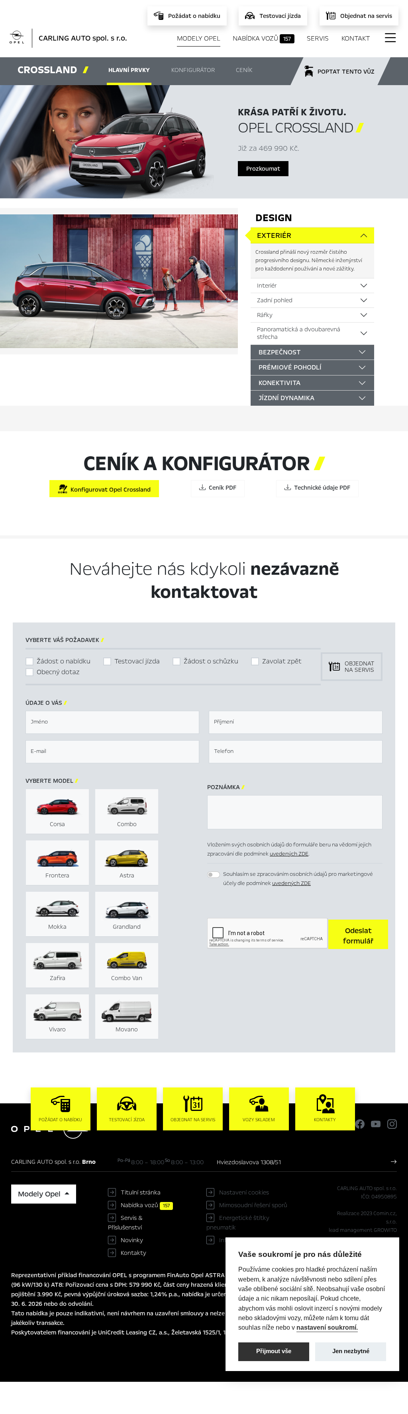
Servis (318, 38)
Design (273, 218)
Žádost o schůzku (211, 661)
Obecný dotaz (58, 672)
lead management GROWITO (363, 1230)
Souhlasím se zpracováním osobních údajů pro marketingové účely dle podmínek (298, 878)
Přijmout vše (273, 1351)
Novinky (132, 1240)
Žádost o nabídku (63, 661)
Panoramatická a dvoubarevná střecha (298, 333)
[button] (358, 934)
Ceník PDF (221, 488)
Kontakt (355, 38)
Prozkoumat (263, 169)
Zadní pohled (274, 300)
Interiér (267, 286)
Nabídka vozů (262, 38)
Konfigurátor (193, 70)
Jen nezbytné (350, 1351)
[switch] (213, 874)
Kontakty (133, 1253)
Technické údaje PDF (320, 488)
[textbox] (112, 722)
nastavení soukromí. (327, 1327)
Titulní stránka (141, 1192)
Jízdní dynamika (286, 398)
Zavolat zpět (282, 661)
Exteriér (274, 235)
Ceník (244, 70)
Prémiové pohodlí (290, 367)
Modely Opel (198, 38)
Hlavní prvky (129, 70)
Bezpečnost (280, 352)
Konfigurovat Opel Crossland (109, 490)
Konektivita (279, 382)
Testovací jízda (137, 661)
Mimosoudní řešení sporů (253, 1205)
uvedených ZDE (289, 854)
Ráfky (265, 315)
